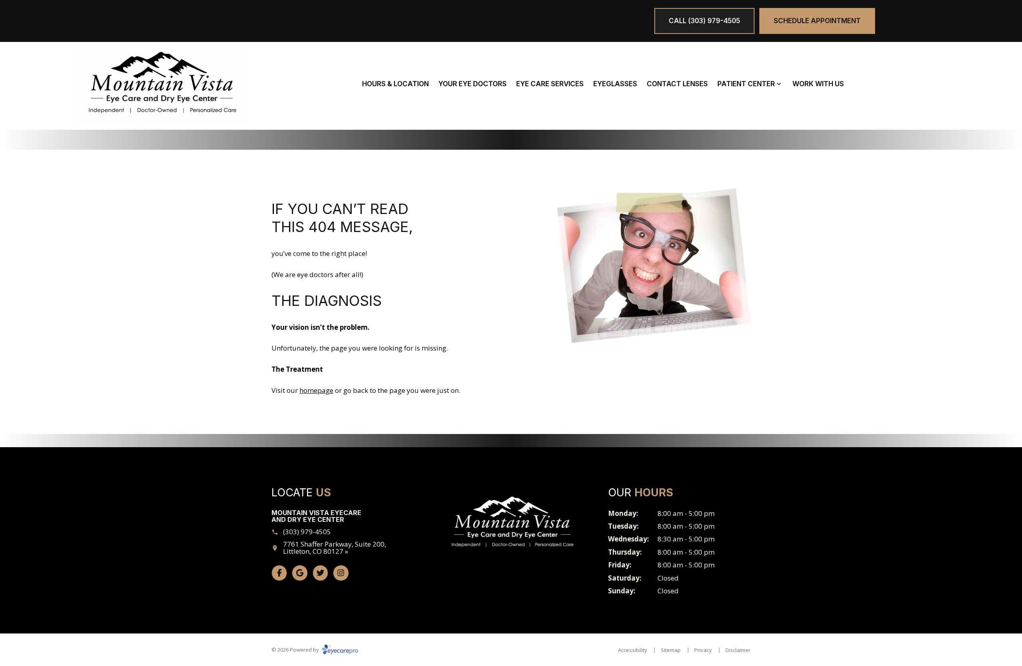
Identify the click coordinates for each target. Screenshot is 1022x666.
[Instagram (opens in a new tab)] (341, 573)
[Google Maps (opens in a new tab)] (299, 573)
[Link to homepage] (161, 84)
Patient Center (746, 84)
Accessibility (632, 650)
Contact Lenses (677, 84)
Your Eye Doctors (472, 84)
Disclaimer (738, 650)
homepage (316, 390)
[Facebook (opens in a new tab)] (279, 573)
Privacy (703, 650)
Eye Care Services (550, 84)
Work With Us (818, 84)
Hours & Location (395, 84)
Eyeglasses (615, 84)
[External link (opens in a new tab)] (320, 573)
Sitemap (671, 650)
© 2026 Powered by (295, 649)
